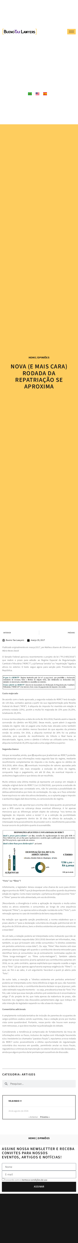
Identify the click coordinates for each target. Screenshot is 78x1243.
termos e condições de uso (34, 1180)
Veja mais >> (15, 1101)
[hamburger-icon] (71, 31)
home (32, 358)
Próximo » (45, 1117)
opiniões (43, 358)
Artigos (29, 1074)
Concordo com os (26, 1180)
